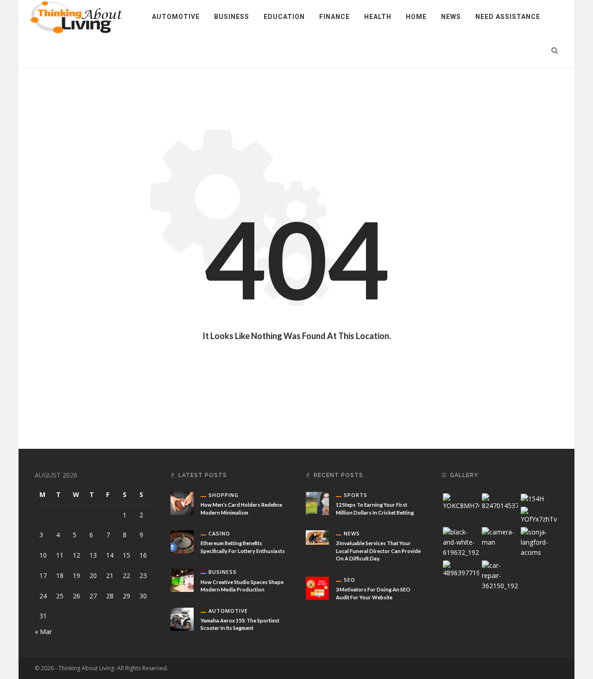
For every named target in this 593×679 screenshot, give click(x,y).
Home (416, 16)
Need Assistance (507, 16)
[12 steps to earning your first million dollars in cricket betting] (317, 502)
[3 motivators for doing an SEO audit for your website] (317, 587)
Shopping (223, 495)
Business (231, 16)
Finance (334, 16)
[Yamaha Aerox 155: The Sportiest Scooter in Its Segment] (182, 618)
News (451, 16)
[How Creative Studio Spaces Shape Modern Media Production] (182, 579)
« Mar (43, 631)
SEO (349, 580)
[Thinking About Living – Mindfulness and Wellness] (81, 16)
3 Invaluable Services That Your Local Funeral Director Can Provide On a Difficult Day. (378, 550)
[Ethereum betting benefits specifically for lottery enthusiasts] (182, 541)
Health (377, 16)
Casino (219, 533)
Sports (355, 495)
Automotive (176, 16)
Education (284, 16)
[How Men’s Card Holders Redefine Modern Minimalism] (182, 502)
